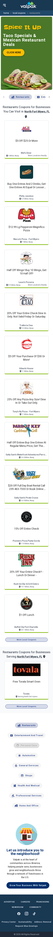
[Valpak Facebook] (18, 913)
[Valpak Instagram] (26, 913)
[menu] (4, 5)
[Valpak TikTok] (34, 913)
